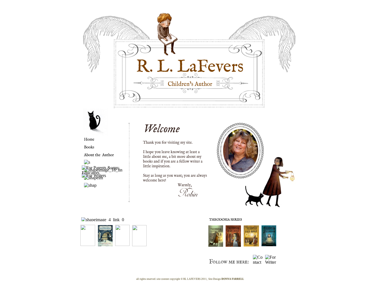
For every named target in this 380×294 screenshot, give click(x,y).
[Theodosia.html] (215, 245)
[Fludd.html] (139, 244)
